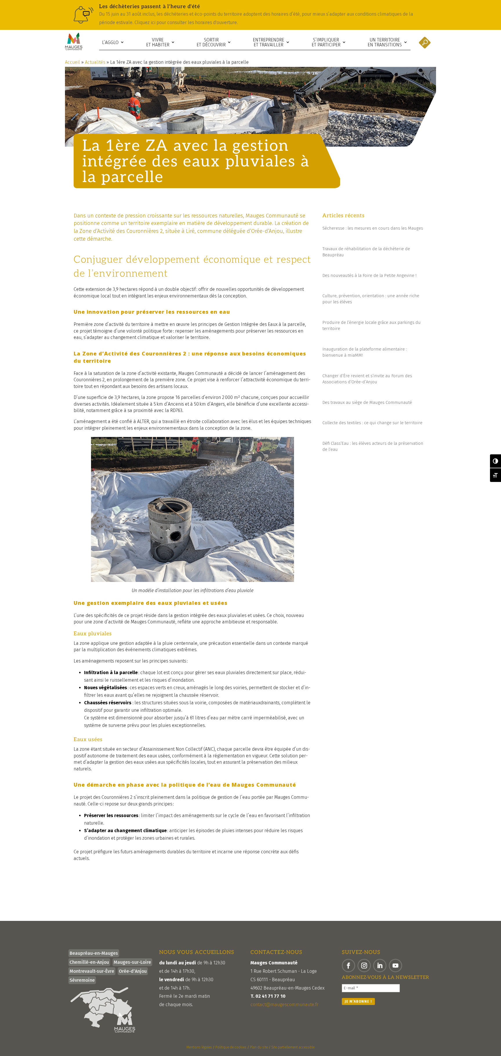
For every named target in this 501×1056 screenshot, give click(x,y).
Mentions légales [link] (199, 1047)
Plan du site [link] (259, 1047)
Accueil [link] (72, 62)
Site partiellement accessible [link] (293, 1047)
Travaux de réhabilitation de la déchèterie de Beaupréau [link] (366, 251)
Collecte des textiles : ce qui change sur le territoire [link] (372, 422)
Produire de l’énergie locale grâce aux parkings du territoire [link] (371, 325)
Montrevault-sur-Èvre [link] (92, 971)
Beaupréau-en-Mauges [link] (94, 953)
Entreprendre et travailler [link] (268, 42)
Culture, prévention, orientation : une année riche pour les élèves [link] (370, 298)
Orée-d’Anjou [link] (133, 971)
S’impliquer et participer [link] (326, 42)
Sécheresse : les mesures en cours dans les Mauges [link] (372, 228)
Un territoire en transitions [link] (385, 42)
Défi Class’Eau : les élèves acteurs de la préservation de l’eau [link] (372, 446)
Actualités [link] (95, 62)
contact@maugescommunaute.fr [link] (284, 1004)
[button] (348, 965)
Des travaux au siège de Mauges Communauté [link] (367, 402)
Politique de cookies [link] (230, 1047)
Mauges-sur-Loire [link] (132, 962)
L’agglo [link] (110, 42)
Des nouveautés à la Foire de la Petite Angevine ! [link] (369, 275)
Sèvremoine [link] (82, 980)
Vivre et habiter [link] (157, 42)
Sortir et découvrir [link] (211, 42)
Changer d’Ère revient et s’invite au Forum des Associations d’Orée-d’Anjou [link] (367, 378)
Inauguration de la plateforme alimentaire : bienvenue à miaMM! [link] (364, 352)
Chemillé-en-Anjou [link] (89, 962)
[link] (250, 15)
